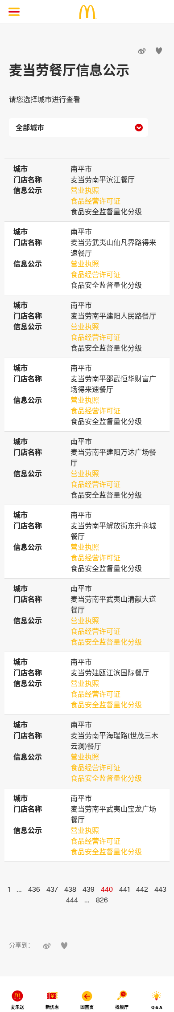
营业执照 (84, 190)
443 (160, 889)
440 (107, 889)
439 (89, 889)
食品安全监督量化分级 (106, 641)
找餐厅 (121, 1007)
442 (142, 889)
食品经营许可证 (95, 200)
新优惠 (52, 1007)
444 (72, 899)
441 (124, 889)
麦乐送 (17, 1007)
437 (52, 889)
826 (102, 899)
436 (34, 889)
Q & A (156, 1007)
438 (70, 889)
